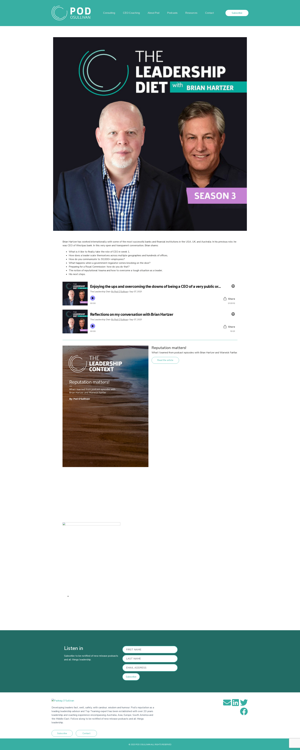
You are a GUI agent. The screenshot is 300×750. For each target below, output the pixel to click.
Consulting (109, 13)
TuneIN (139, 611)
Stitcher (103, 611)
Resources (191, 13)
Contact (209, 13)
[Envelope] (227, 702)
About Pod (153, 13)
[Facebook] (244, 711)
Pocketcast (126, 611)
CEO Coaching (131, 13)
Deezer (114, 611)
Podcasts (172, 13)
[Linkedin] (235, 702)
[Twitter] (244, 702)
